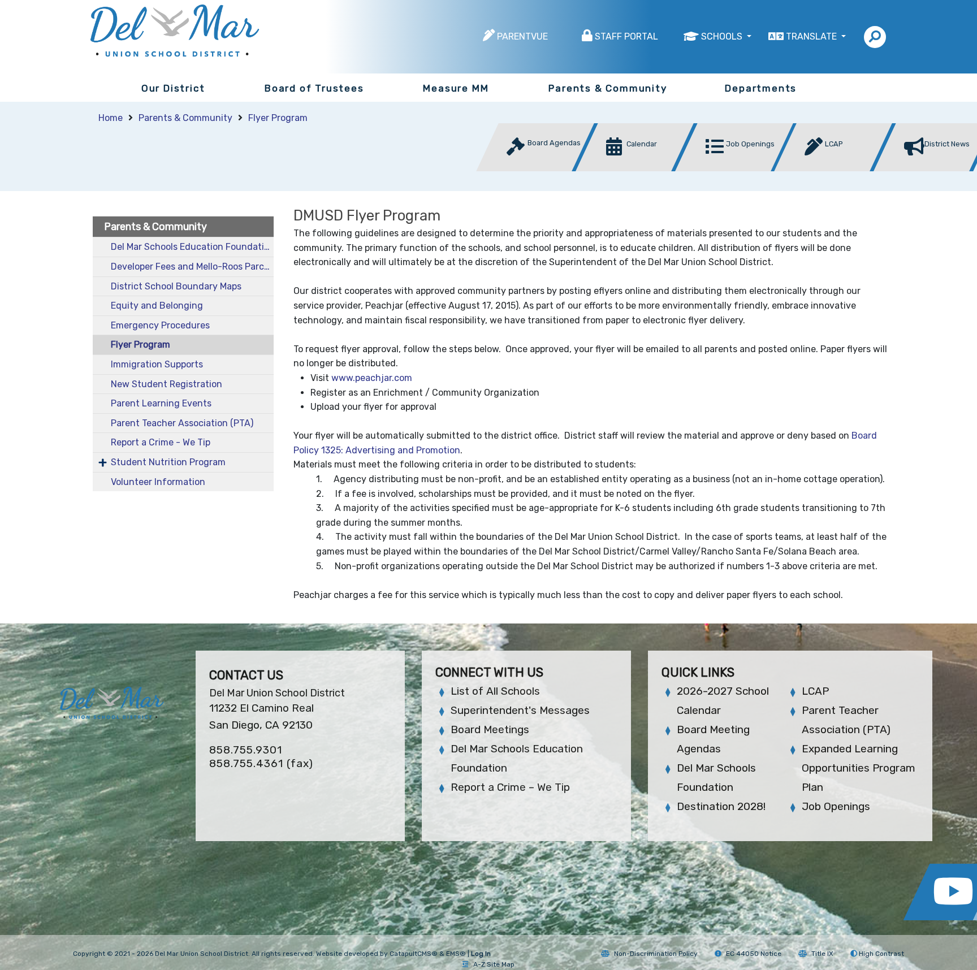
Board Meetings (490, 729)
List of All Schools (495, 691)
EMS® (456, 954)
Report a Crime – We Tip (510, 787)
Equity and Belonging (157, 305)
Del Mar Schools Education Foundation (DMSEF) (192, 246)
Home (110, 117)
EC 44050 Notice (753, 954)
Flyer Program (278, 117)
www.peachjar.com (371, 378)
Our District (173, 88)
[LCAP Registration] (836, 168)
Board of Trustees (314, 88)
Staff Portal (626, 36)
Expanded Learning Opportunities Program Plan (858, 768)
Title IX (822, 954)
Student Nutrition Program (168, 462)
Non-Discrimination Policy (656, 954)
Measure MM (455, 88)
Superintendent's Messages (520, 710)
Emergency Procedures (160, 325)
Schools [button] (723, 36)
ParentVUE (522, 36)
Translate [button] (812, 36)
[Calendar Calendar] (638, 168)
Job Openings (836, 806)
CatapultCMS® (414, 954)
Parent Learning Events (161, 403)
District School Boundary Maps (176, 286)
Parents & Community (607, 88)
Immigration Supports (157, 364)
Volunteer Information (158, 482)
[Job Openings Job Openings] (737, 168)
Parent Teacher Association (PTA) (182, 423)
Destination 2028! (721, 806)
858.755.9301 (245, 749)
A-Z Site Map (494, 964)
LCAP (815, 691)
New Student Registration (166, 384)
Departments (761, 88)
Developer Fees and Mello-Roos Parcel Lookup (192, 266)
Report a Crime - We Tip (160, 442)
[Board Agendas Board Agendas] (538, 168)
